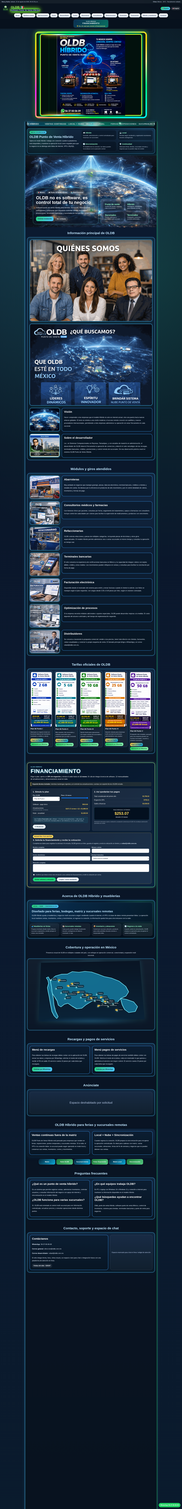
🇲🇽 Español (165, 8)
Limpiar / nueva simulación (68, 879)
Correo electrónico (39, 855)
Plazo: (66, 795)
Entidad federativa (98, 855)
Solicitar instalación (45, 219)
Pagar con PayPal (37, 740)
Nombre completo (38, 847)
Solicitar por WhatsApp (42, 1069)
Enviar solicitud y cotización (44, 879)
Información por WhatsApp (39, 744)
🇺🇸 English (175, 8)
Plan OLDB (36, 795)
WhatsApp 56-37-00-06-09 (169, 1505)
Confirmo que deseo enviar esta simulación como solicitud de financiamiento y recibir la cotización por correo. (69, 874)
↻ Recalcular (39, 826)
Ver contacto (61, 219)
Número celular (96, 847)
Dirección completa (39, 862)
